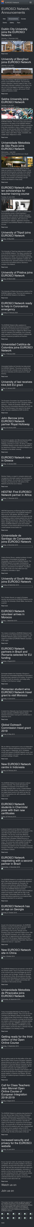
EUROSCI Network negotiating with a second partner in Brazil (16, 860)
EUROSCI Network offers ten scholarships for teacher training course (16, 190)
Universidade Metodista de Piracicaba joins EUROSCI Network (15, 993)
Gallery (12, 22)
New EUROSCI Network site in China (16, 951)
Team (18, 22)
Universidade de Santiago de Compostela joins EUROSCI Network (16, 538)
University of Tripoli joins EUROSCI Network (16, 233)
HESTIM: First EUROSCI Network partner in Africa (16, 493)
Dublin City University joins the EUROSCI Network (14, 32)
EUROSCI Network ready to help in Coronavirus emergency (16, 306)
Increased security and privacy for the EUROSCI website (16, 1143)
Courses (23, 19)
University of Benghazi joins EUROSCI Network (16, 60)
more (2, 1223)
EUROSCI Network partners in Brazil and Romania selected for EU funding (16, 653)
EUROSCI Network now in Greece (15, 458)
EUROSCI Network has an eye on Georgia (15, 907)
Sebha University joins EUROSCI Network (14, 100)
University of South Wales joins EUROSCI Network (16, 579)
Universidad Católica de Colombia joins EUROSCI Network (17, 347)
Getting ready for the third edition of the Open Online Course (16, 1039)
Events (5, 22)
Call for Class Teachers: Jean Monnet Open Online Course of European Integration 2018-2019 (15, 1091)
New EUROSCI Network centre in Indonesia (16, 765)
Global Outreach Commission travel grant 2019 (16, 728)
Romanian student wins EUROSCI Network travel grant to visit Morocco (16, 692)
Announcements (14, 19)
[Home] (2, 2)
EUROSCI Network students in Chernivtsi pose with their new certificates (14, 808)
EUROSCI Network (12, 2)
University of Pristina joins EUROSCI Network (17, 273)
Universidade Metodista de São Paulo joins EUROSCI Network (15, 146)
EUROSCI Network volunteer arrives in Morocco (13, 614)
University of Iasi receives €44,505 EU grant (16, 383)
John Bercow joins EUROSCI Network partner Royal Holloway (15, 421)
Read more (4, 54)
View (4, 19)
